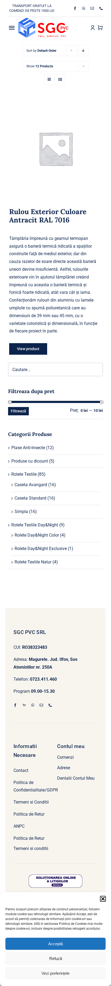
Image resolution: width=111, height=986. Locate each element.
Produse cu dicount (29, 461)
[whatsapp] (83, 8)
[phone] (101, 8)
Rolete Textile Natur (33, 562)
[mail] (92, 8)
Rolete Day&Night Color (37, 535)
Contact (20, 770)
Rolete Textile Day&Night (34, 524)
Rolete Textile (24, 474)
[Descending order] (83, 50)
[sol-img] (55, 876)
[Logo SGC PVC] (43, 20)
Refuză (55, 958)
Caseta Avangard (31, 484)
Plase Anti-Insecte (28, 447)
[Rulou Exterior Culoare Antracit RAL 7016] (55, 148)
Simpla (21, 511)
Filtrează (18, 411)
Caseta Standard (30, 498)
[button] (103, 898)
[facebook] (75, 8)
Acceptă (55, 943)
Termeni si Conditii (31, 802)
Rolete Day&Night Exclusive (41, 548)
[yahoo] (24, 705)
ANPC (19, 826)
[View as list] (60, 79)
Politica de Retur (28, 814)
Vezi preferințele (55, 973)
